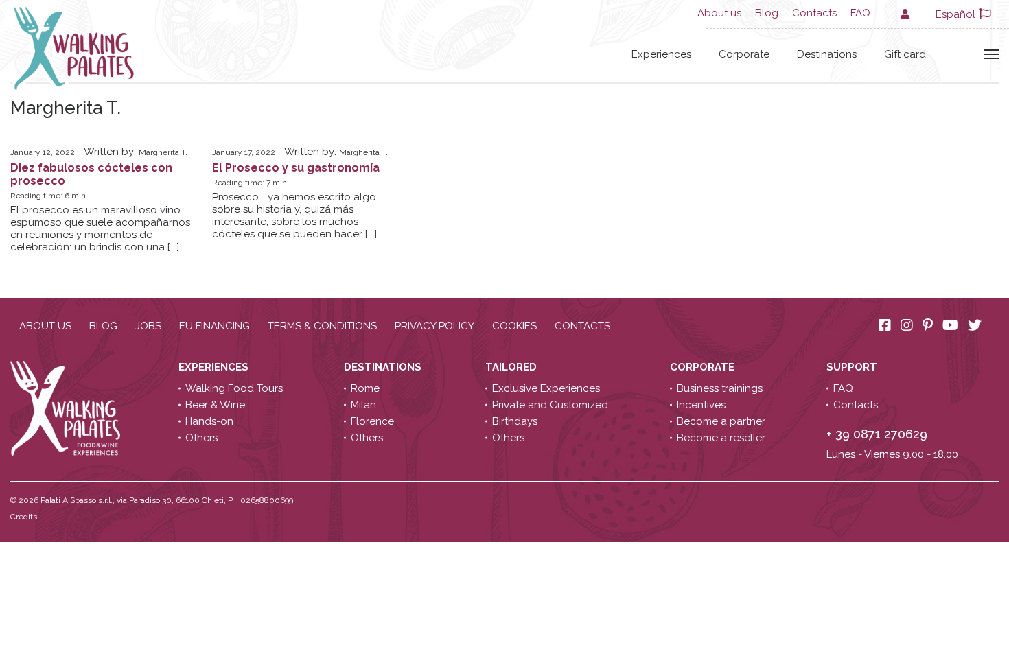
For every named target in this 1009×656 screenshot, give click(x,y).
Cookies (514, 326)
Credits (23, 517)
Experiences (661, 54)
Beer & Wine (215, 405)
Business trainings (720, 388)
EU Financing (214, 326)
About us (719, 13)
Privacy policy (434, 326)
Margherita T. (163, 152)
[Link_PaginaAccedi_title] (903, 14)
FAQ (860, 13)
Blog (766, 13)
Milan (363, 405)
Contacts (814, 13)
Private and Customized (550, 405)
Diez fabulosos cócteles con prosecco (91, 174)
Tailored (512, 367)
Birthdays (514, 421)
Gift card (905, 54)
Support (853, 367)
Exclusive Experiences (546, 388)
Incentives (701, 405)
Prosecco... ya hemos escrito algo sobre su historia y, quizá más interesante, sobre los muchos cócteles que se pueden (294, 215)
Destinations (827, 54)
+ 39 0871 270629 (876, 434)
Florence (372, 421)
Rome (365, 388)
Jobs (148, 326)
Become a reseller (721, 438)
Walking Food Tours (234, 388)
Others (201, 438)
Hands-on (209, 421)
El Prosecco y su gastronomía (296, 167)
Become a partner (721, 421)
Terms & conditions (322, 326)
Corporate (744, 54)
